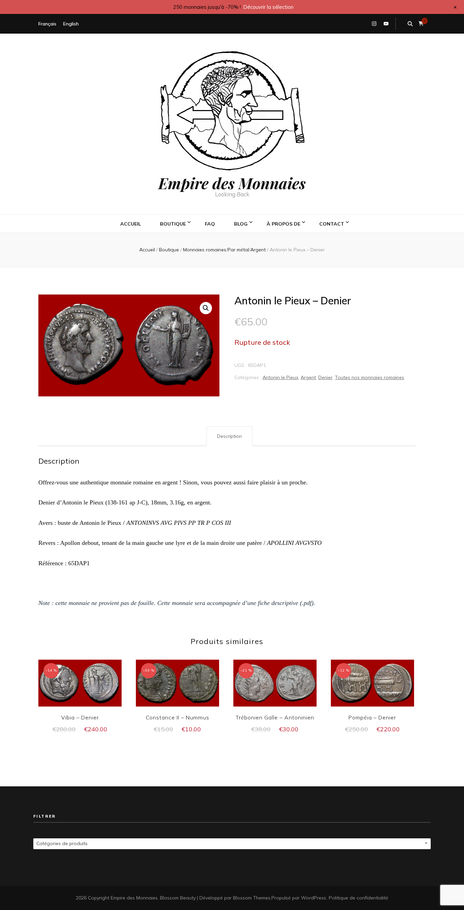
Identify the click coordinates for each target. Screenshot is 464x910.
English (71, 24)
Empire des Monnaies (232, 183)
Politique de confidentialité (358, 898)
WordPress (313, 898)
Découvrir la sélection (268, 7)
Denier (325, 377)
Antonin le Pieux (280, 377)
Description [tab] (229, 436)
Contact (331, 224)
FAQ (210, 224)
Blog (241, 224)
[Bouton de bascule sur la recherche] (410, 24)
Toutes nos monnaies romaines (369, 377)
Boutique (173, 224)
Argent (308, 377)
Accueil (130, 224)
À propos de (283, 224)
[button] (206, 308)
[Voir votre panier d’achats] (421, 24)
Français (47, 24)
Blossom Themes (251, 898)
